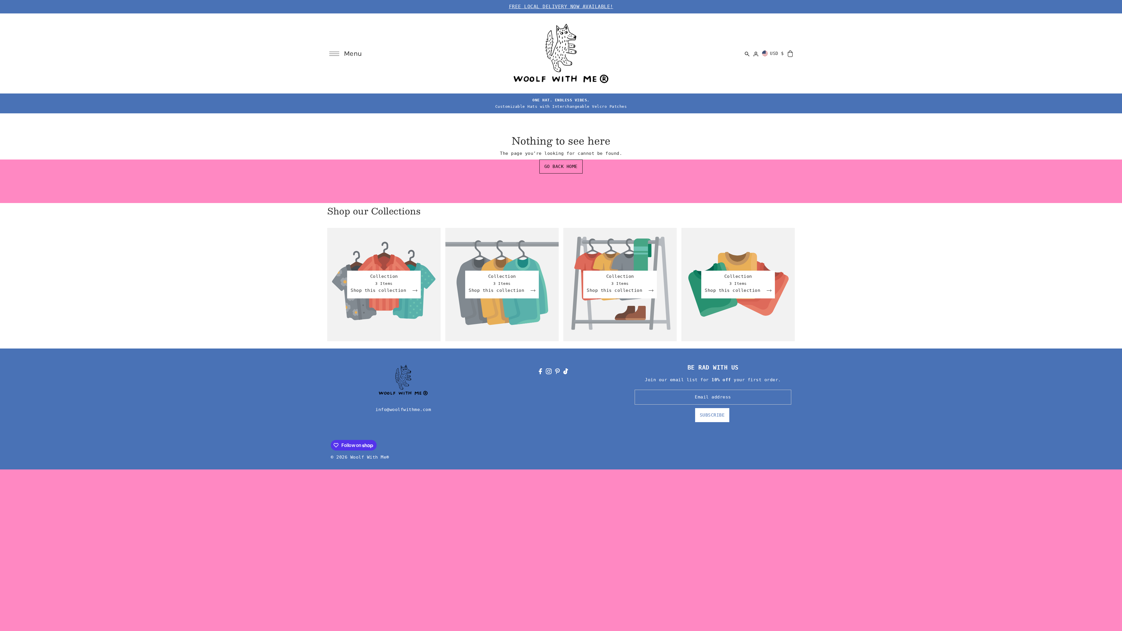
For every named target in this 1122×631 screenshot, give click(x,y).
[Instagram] (549, 371)
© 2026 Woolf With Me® (360, 457)
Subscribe (712, 415)
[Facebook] (540, 371)
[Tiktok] (565, 371)
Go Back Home (561, 166)
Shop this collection (380, 290)
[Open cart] (790, 53)
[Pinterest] (557, 371)
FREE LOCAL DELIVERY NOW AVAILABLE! (561, 6)
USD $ (777, 53)
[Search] (747, 53)
